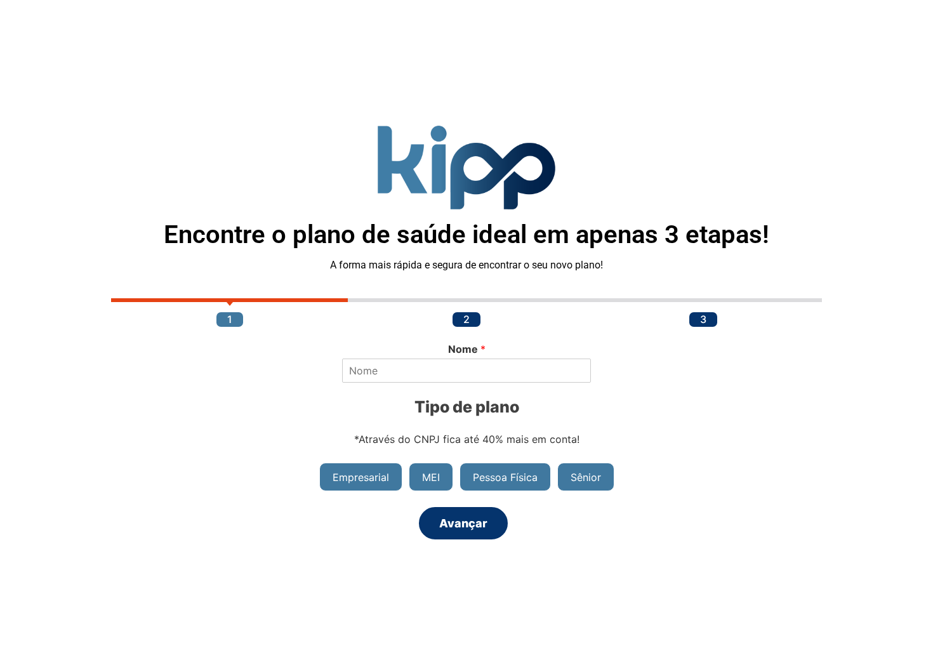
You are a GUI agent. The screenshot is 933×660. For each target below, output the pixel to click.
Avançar (463, 523)
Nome (467, 349)
